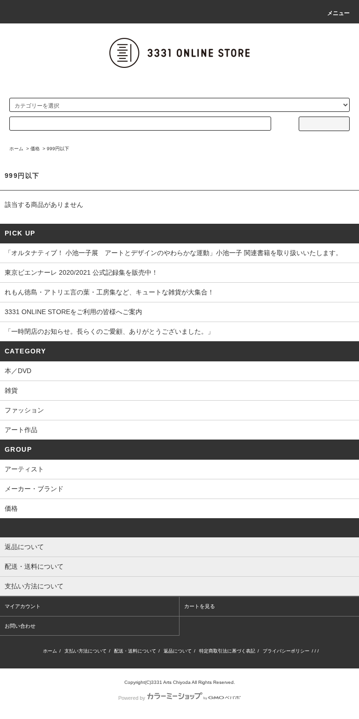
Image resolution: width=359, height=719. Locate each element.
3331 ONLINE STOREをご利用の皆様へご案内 (73, 311)
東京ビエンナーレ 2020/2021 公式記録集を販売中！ (81, 272)
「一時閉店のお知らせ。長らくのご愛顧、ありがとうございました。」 (109, 331)
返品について (178, 650)
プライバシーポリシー (286, 650)
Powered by (131, 698)
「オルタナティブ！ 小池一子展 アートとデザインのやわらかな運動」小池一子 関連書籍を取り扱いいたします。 (173, 253)
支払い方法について (86, 650)
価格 (35, 148)
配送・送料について (135, 650)
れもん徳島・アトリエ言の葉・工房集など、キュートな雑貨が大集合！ (109, 292)
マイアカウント (23, 606)
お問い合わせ (20, 626)
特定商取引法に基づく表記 (227, 650)
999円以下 (58, 148)
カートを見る (199, 606)
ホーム (16, 148)
